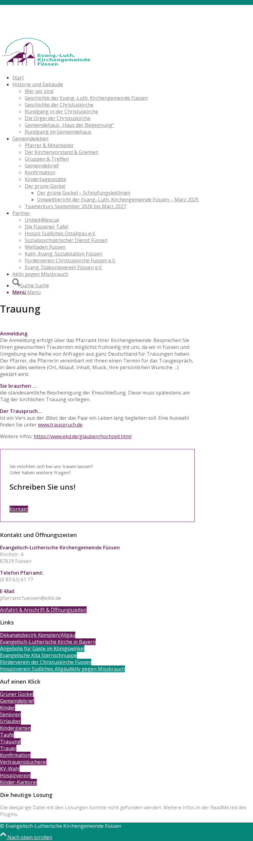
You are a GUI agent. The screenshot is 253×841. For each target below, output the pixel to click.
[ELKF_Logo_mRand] (46, 66)
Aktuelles (23, 15)
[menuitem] (132, 8)
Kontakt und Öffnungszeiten (45, 8)
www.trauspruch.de (60, 424)
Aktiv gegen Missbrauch (40, 28)
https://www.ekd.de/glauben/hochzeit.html (82, 436)
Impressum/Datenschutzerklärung (52, 21)
